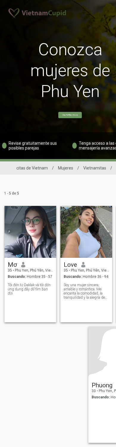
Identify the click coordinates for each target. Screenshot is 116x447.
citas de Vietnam (32, 168)
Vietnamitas (94, 168)
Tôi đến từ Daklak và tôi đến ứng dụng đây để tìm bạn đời (29, 289)
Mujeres (65, 168)
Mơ (12, 264)
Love (70, 264)
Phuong (102, 385)
